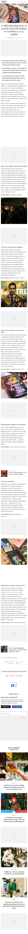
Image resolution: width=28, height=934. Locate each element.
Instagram (11, 675)
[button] (25, 2)
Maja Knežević (11, 37)
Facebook (20, 675)
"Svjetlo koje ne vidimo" (12, 592)
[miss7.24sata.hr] (3, 2)
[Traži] (18, 2)
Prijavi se (6, 706)
